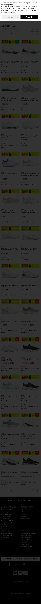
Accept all (29, 17)
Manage (10, 17)
